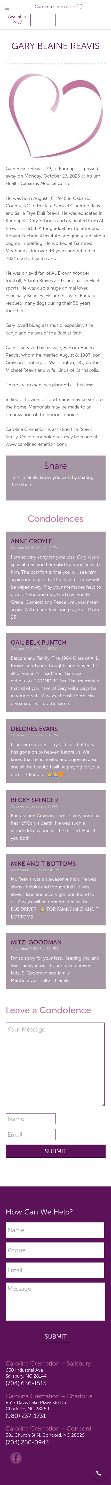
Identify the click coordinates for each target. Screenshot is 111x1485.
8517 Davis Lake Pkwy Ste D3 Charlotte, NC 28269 (36, 1405)
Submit (56, 1336)
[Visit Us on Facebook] (16, 1457)
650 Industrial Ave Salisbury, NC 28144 (26, 1373)
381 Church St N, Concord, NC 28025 (45, 1435)
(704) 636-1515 (26, 1383)
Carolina (55, 7)
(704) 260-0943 (27, 1442)
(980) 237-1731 (26, 1415)
